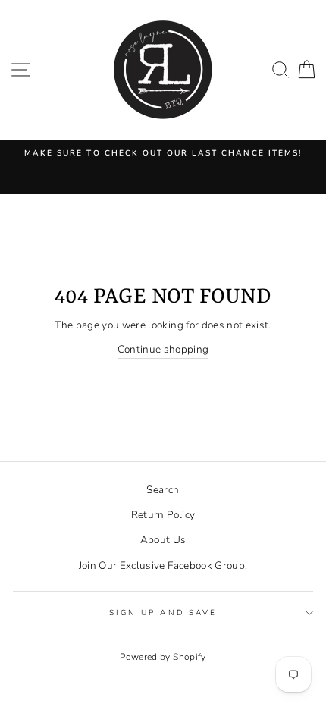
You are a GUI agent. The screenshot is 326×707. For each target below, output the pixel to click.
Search (162, 489)
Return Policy (163, 514)
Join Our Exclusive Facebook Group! (163, 565)
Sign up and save (163, 613)
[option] (163, 153)
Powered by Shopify (162, 657)
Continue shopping (163, 349)
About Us (163, 540)
